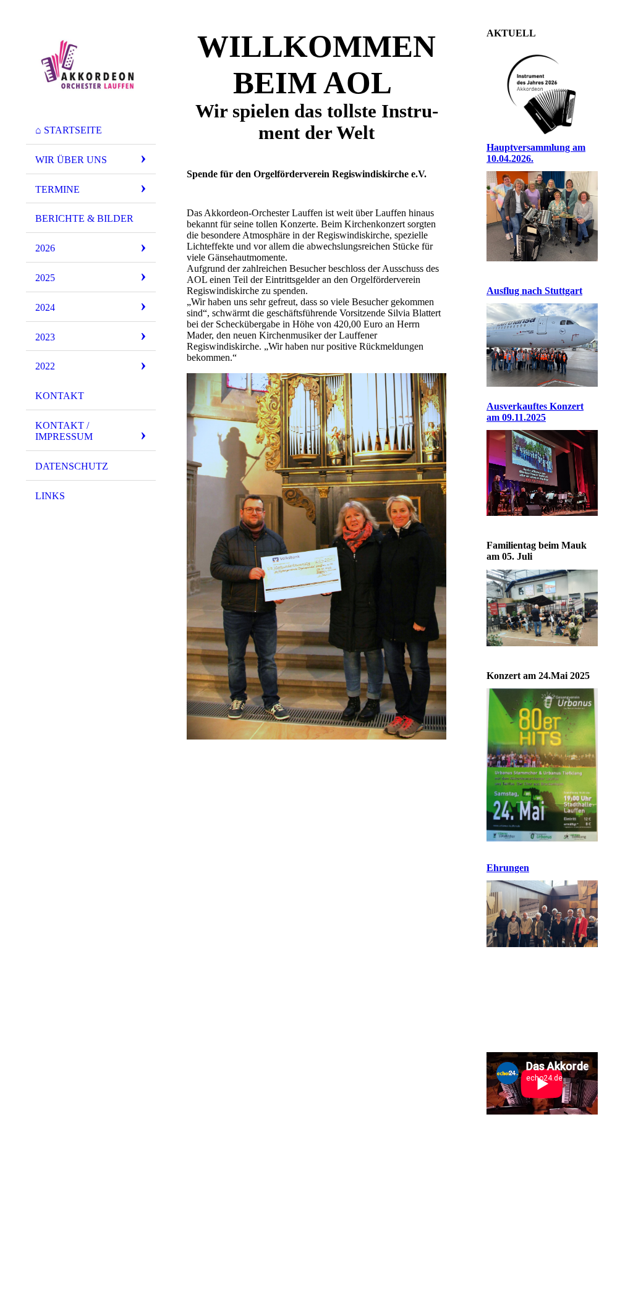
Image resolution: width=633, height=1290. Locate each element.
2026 (45, 248)
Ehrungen (507, 867)
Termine (57, 189)
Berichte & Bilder (84, 218)
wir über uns (71, 159)
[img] (91, 63)
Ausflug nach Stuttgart (534, 290)
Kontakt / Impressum (64, 431)
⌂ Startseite (68, 130)
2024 (45, 307)
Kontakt (59, 395)
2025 (45, 277)
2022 (45, 366)
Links (50, 496)
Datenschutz (71, 466)
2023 (45, 337)
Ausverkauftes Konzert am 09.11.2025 (535, 412)
